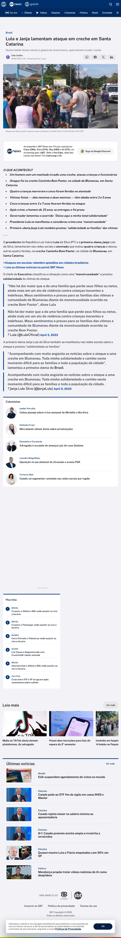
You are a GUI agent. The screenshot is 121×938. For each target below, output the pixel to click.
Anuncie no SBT (33, 905)
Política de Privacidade (68, 929)
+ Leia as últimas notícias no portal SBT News (33, 267)
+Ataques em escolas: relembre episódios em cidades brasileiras (45, 262)
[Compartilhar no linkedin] (111, 57)
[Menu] (117, 4)
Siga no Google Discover (98, 151)
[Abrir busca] (110, 4)
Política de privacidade (61, 905)
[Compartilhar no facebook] (95, 57)
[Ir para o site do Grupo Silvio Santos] (55, 895)
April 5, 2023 (49, 335)
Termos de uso (88, 905)
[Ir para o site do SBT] (78, 895)
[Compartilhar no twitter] (103, 57)
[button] (25, 731)
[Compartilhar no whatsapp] (87, 57)
